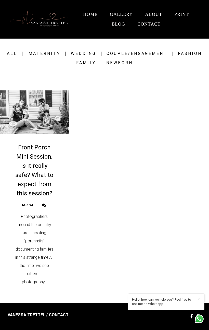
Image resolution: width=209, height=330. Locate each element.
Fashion (190, 54)
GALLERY (121, 14)
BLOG (118, 24)
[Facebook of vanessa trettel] (191, 316)
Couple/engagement (137, 54)
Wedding (83, 54)
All (12, 54)
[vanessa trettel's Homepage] (40, 19)
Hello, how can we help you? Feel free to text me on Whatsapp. (161, 302)
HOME (90, 14)
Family (86, 63)
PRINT (181, 14)
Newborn (119, 63)
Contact (59, 315)
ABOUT (153, 14)
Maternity (44, 54)
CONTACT (149, 24)
